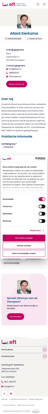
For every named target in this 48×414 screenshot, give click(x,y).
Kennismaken (15, 316)
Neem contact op (16, 84)
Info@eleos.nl (15, 69)
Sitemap (4, 399)
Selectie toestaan (24, 246)
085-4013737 (10, 381)
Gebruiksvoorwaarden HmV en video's (16, 411)
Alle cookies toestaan (24, 238)
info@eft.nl (9, 386)
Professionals (7, 356)
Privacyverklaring (9, 405)
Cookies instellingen (35, 399)
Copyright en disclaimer (18, 399)
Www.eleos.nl (15, 76)
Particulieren (7, 349)
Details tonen (35, 230)
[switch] (42, 206)
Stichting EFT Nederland (12, 365)
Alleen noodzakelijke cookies (24, 253)
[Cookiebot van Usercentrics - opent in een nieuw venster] (35, 158)
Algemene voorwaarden (25, 405)
